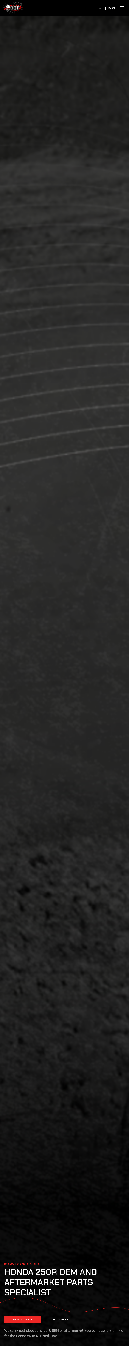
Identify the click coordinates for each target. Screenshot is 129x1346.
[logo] (13, 8)
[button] (100, 8)
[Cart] (105, 8)
